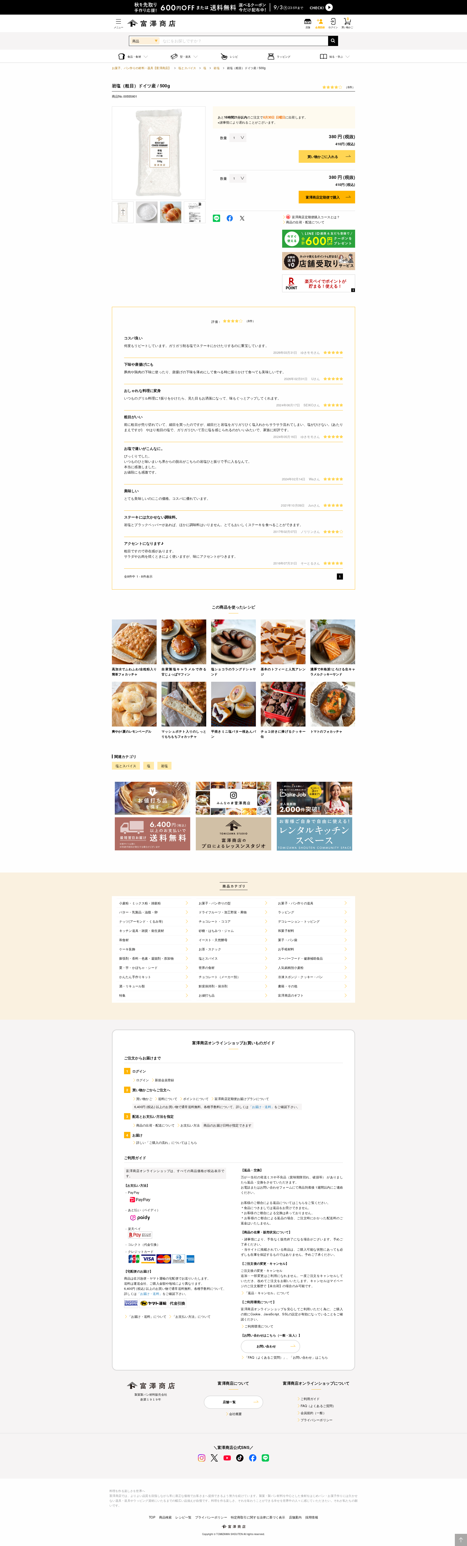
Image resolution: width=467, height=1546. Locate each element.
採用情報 (311, 1517)
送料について (167, 1098)
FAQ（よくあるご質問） (318, 1405)
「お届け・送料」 (261, 1106)
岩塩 (216, 68)
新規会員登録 (164, 1080)
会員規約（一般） (313, 1412)
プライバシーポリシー (317, 1420)
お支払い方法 (190, 1125)
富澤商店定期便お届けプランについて (242, 1098)
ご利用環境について (259, 1326)
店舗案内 (295, 1517)
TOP (152, 1517)
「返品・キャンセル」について (267, 1293)
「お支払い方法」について (191, 1316)
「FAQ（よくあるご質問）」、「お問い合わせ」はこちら (286, 1357)
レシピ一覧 (183, 1517)
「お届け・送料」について (147, 1316)
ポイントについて (196, 1098)
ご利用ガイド (310, 1398)
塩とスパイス (187, 68)
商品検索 (165, 1517)
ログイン (142, 1080)
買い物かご (144, 1098)
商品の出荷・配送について (305, 222)
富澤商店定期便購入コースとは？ (313, 217)
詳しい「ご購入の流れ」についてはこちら (166, 1142)
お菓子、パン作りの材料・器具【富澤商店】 (141, 68)
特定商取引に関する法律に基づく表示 (258, 1517)
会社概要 (235, 1413)
